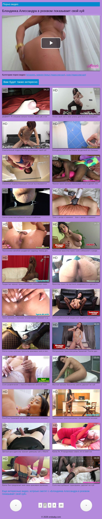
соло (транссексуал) (76, 75)
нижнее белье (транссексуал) (50, 75)
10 (61, 505)
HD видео (30, 75)
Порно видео (10, 4)
